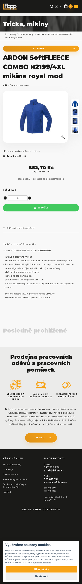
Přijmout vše (41, 569)
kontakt (40, 438)
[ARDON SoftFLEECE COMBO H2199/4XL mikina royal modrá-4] (75, 130)
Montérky (8, 469)
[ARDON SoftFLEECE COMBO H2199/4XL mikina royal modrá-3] (75, 121)
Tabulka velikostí (16, 156)
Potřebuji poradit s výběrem (21, 228)
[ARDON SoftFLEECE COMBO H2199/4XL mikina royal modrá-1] (75, 103)
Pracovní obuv (10, 474)
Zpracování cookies (42, 562)
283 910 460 (50, 491)
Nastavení (41, 576)
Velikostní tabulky (12, 464)
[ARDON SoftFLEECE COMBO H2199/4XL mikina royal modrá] (35, 117)
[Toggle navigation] (76, 6)
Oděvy (13, 34)
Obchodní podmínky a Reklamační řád (14, 486)
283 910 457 (50, 488)
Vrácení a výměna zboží (15, 479)
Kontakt (7, 492)
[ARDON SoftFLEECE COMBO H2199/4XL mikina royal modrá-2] (75, 112)
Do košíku (42, 207)
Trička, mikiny (26, 34)
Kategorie (38, 48)
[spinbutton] (18, 198)
